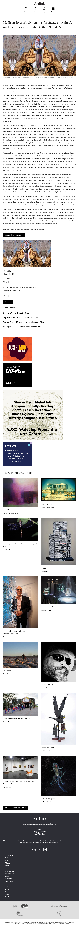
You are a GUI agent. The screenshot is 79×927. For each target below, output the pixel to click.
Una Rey (6, 513)
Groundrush (7, 671)
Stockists (7, 876)
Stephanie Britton (46, 610)
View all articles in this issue (14, 808)
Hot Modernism (47, 504)
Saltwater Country (47, 748)
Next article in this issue (13, 235)
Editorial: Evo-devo (48, 607)
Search (7, 897)
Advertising (8, 889)
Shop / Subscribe (10, 871)
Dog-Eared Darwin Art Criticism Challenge (20, 317)
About (6, 887)
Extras (7, 865)
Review (5, 296)
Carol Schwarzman (47, 751)
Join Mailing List (10, 873)
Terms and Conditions (23, 922)
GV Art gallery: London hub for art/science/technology (14, 632)
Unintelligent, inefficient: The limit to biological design (20, 545)
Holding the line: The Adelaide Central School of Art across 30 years (20, 783)
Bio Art (6, 282)
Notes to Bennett (47, 685)
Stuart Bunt (6, 550)
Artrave (44, 568)
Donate (7, 892)
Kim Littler (7, 270)
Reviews (7, 858)
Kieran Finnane (7, 674)
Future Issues (9, 879)
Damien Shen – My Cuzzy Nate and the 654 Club (23, 322)
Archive (7, 860)
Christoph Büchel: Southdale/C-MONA (16, 719)
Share (7, 302)
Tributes (7, 863)
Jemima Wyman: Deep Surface (16, 313)
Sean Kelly (6, 722)
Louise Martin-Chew (47, 508)
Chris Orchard (7, 787)
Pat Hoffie (44, 688)
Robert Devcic (7, 637)
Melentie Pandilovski (47, 802)
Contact (7, 894)
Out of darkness (8, 510)
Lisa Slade (14, 513)
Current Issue (9, 855)
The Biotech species (48, 799)
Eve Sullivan (45, 571)
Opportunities (9, 881)
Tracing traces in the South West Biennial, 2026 (22, 326)
